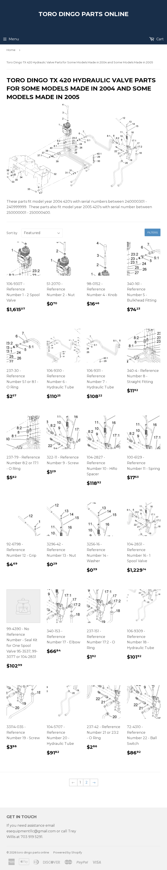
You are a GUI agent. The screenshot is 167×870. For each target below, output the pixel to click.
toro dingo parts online (83, 14)
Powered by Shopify (67, 852)
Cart (159, 39)
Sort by (12, 233)
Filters (152, 232)
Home (11, 50)
